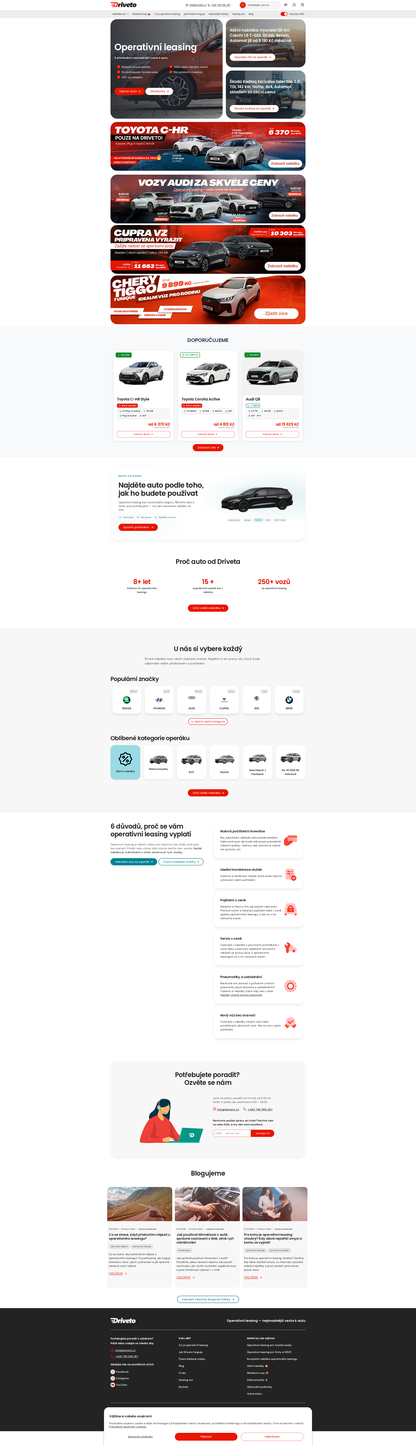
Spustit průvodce (136, 527)
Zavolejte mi (263, 1133)
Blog (181, 1366)
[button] (120, 14)
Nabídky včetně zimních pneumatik (241, 995)
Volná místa (254, 1393)
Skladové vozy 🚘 (258, 1373)
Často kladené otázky (179, 862)
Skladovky (157, 91)
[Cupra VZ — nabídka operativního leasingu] (208, 249)
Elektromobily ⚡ (257, 1380)
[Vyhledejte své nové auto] (243, 5)
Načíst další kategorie (210, 721)
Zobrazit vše (207, 447)
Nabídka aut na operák (132, 862)
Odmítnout (272, 1437)
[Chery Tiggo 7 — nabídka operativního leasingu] (208, 299)
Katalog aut (186, 1380)
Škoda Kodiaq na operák (253, 108)
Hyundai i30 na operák (251, 57)
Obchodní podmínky (259, 1387)
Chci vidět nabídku (207, 608)
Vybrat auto (128, 91)
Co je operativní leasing (193, 1345)
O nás (182, 1373)
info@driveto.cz (197, 5)
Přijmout (206, 1437)
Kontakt (183, 1387)
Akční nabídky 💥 (257, 1366)
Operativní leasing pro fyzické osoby (269, 1345)
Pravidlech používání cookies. (128, 1426)
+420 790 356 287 (220, 5)
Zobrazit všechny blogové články (206, 1299)
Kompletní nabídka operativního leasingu (272, 1359)
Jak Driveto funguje (190, 1352)
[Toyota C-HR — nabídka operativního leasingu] (208, 146)
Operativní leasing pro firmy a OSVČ (269, 1352)
